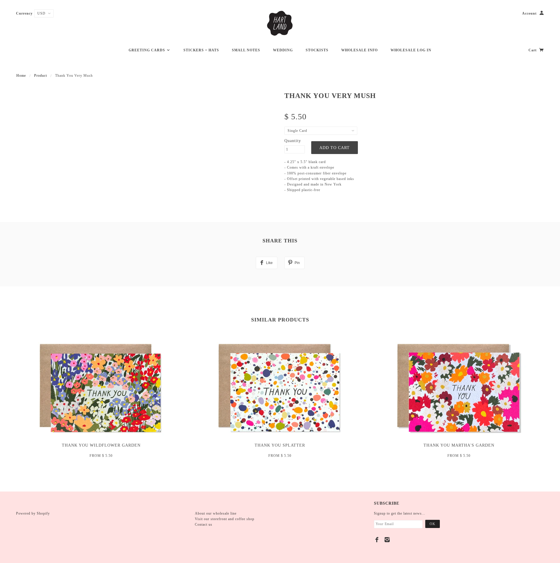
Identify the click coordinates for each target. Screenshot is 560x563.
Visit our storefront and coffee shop (224, 519)
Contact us (203, 524)
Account (529, 13)
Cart (533, 50)
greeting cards (147, 50)
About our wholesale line (216, 513)
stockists (317, 50)
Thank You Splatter (280, 445)
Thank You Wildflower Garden (101, 445)
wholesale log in (411, 50)
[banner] (280, 23)
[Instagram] (387, 540)
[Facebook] (377, 540)
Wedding (283, 50)
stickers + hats (201, 50)
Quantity (292, 141)
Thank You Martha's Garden (459, 445)
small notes (246, 50)
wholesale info (359, 50)
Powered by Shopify (33, 513)
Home (21, 76)
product (40, 76)
